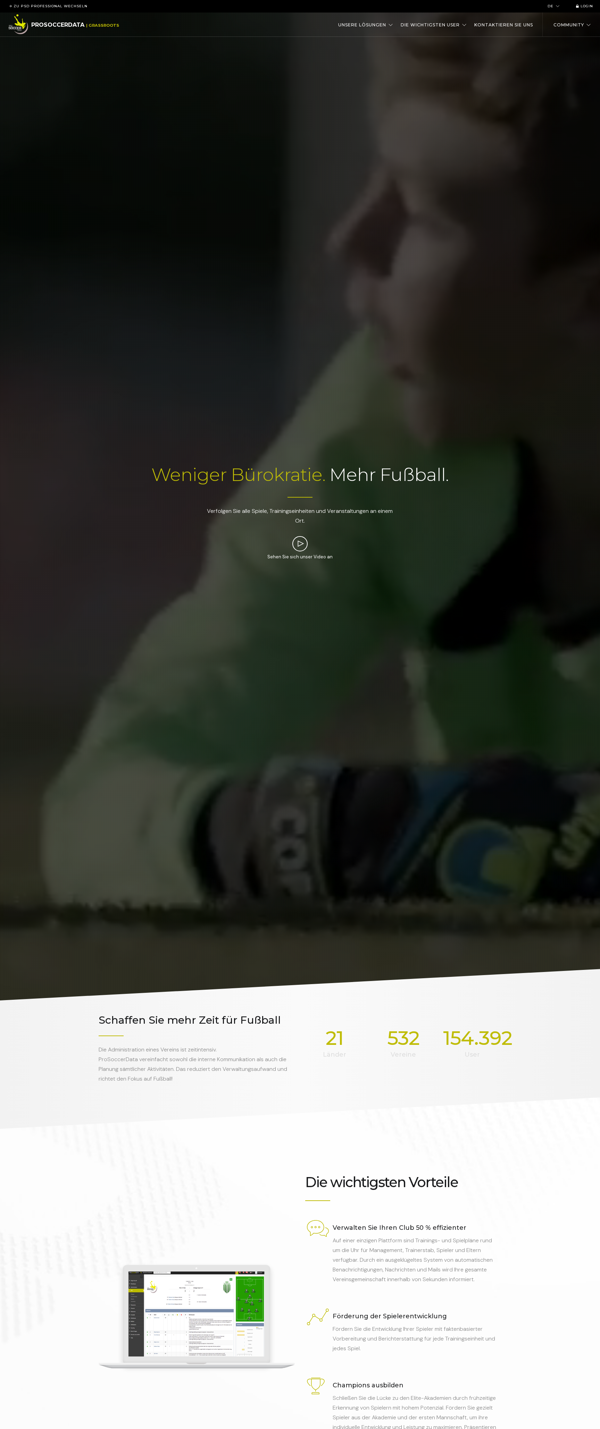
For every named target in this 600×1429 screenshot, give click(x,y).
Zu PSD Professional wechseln (50, 6)
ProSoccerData (57, 25)
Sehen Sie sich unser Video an (300, 557)
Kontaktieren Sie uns (503, 24)
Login (586, 6)
